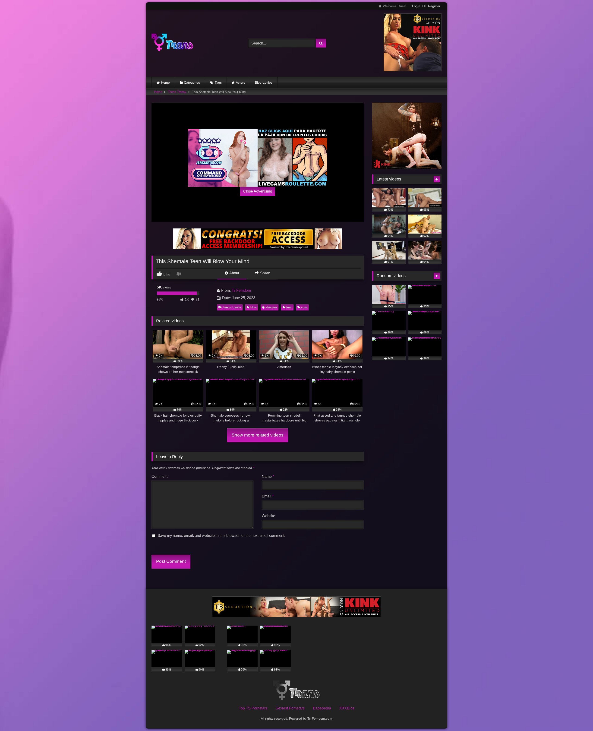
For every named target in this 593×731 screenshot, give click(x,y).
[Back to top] (579, 717)
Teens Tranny (177, 92)
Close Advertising (257, 191)
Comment (159, 476)
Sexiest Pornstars (290, 708)
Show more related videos (258, 435)
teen (289, 307)
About (234, 273)
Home (165, 82)
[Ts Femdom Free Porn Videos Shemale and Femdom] (172, 43)
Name (268, 476)
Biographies (263, 82)
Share (264, 273)
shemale (271, 307)
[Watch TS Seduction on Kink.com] (413, 70)
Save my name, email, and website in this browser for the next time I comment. (221, 536)
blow (253, 307)
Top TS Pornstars (253, 708)
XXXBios (346, 708)
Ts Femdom (241, 290)
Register (434, 6)
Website (268, 516)
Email (268, 496)
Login (416, 6)
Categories (192, 82)
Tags (218, 82)
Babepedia (322, 708)
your (304, 307)
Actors (240, 82)
